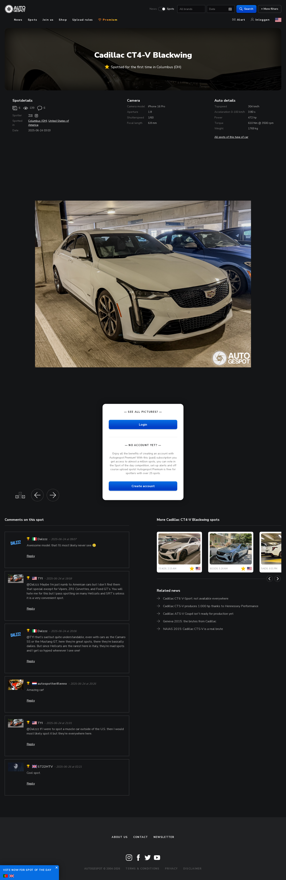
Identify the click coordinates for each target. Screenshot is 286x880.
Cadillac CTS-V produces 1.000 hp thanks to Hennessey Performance (210, 606)
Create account (143, 486)
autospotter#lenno (52, 684)
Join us (48, 20)
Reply (31, 556)
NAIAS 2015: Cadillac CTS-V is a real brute (193, 629)
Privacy (171, 868)
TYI (30, 115)
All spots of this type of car (231, 137)
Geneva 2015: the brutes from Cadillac (189, 621)
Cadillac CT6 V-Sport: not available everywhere (195, 598)
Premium (109, 20)
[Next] (277, 579)
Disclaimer (192, 868)
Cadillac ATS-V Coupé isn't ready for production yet (198, 614)
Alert (241, 20)
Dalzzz (42, 539)
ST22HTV (45, 767)
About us (120, 837)
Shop (63, 20)
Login (143, 424)
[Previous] (270, 579)
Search (248, 9)
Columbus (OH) (37, 121)
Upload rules (82, 20)
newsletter (164, 837)
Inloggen (262, 20)
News (153, 9)
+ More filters (269, 9)
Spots (170, 9)
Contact (140, 837)
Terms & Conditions (142, 868)
